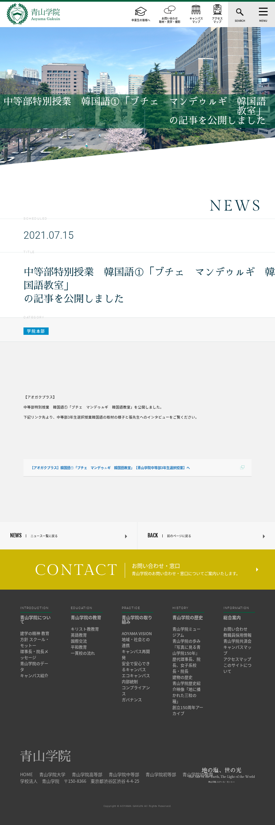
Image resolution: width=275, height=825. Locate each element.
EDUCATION (81, 608)
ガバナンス (132, 700)
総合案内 (232, 617)
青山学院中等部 (124, 774)
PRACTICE (131, 608)
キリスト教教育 (85, 629)
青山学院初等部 (161, 774)
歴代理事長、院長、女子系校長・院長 (186, 665)
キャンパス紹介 (34, 676)
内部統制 (130, 682)
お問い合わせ (235, 629)
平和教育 (79, 647)
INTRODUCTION (34, 608)
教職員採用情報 (237, 635)
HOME (26, 774)
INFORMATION (236, 608)
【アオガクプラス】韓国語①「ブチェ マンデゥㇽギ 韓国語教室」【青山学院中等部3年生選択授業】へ (110, 467)
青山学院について (35, 619)
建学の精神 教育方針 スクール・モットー (34, 639)
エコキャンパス (136, 676)
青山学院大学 (52, 774)
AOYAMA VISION (137, 633)
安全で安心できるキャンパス (136, 667)
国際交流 (79, 641)
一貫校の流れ (83, 653)
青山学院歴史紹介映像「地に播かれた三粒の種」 (186, 692)
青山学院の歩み (186, 641)
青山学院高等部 (87, 774)
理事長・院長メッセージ (34, 655)
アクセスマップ (237, 659)
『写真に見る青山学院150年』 (186, 650)
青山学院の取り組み (137, 619)
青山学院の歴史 (187, 617)
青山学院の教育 (86, 617)
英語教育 (79, 635)
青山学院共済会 (237, 641)
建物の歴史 (182, 677)
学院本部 (36, 331)
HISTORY (180, 608)
